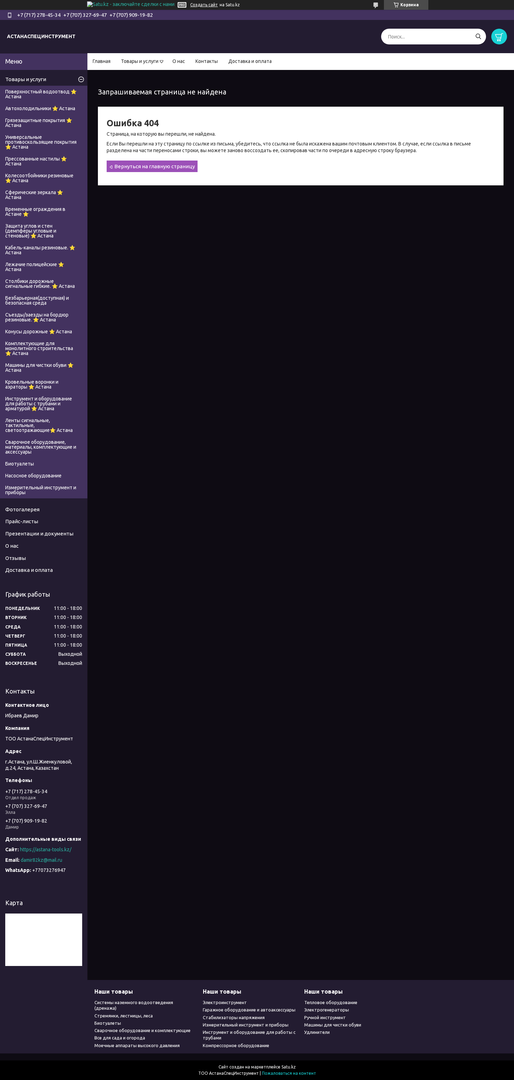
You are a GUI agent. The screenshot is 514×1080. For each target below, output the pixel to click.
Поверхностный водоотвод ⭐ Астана (41, 94)
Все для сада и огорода (119, 1037)
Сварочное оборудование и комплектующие (142, 1030)
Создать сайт (204, 4)
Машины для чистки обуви (332, 1024)
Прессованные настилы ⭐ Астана (36, 161)
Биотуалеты (19, 464)
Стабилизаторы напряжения (234, 1017)
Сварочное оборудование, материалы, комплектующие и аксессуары (40, 447)
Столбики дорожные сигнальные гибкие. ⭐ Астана (40, 283)
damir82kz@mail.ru (41, 860)
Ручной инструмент (325, 1017)
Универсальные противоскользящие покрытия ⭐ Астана (41, 142)
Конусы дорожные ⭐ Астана (38, 331)
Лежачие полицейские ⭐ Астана (34, 267)
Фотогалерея (22, 509)
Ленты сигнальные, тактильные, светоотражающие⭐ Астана (39, 425)
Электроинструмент (225, 1002)
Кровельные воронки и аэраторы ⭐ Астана (31, 384)
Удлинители (317, 1032)
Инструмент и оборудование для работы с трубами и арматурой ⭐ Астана (38, 403)
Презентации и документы (39, 534)
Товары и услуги (139, 61)
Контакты (206, 61)
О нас (178, 61)
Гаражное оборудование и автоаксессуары (249, 1009)
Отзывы (15, 558)
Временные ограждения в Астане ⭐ (35, 211)
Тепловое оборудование (330, 1002)
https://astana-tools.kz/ (45, 849)
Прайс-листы (21, 521)
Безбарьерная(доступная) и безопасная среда (37, 300)
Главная (101, 61)
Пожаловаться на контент (289, 1073)
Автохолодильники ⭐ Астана (40, 108)
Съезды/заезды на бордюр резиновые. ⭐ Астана (37, 317)
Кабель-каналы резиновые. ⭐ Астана (40, 250)
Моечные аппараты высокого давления (137, 1045)
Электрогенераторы (326, 1009)
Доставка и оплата (250, 61)
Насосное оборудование (33, 475)
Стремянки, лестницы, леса (123, 1015)
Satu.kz (288, 1067)
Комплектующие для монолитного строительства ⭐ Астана (39, 348)
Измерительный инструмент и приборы (40, 490)
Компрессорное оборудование (236, 1045)
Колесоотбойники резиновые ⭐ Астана (39, 178)
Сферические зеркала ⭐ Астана (34, 195)
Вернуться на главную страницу (154, 166)
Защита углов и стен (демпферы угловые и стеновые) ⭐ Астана (30, 231)
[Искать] (478, 36)
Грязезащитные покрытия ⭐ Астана (38, 123)
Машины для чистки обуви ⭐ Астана (39, 367)
